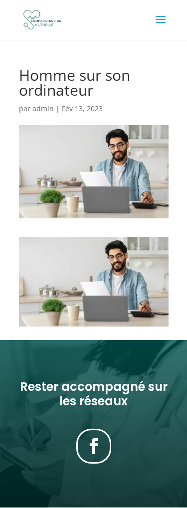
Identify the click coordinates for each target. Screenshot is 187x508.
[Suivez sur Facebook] (93, 446)
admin (43, 108)
